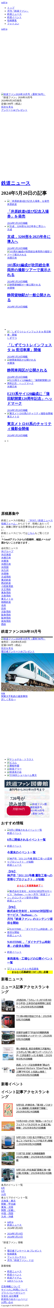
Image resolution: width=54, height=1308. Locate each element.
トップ (10, 7)
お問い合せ (7, 1302)
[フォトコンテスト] (27, 44)
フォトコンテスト (16, 1257)
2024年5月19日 (15, 1233)
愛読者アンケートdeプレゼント (18, 651)
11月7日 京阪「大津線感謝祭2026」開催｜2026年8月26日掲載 (33, 1156)
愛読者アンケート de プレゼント (24, 1250)
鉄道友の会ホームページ (14, 1299)
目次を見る (7, 648)
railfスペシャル (15, 1281)
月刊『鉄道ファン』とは (20, 1260)
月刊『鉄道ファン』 (18, 11)
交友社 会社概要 (10, 1296)
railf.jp (4, 2)
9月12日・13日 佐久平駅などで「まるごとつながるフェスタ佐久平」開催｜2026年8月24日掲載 (34, 1140)
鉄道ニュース (14, 14)
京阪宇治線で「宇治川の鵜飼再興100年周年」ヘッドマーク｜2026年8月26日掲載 (34, 1035)
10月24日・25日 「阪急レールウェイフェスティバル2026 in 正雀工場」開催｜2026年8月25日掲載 (34, 1124)
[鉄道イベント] (27, 38)
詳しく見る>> (8, 699)
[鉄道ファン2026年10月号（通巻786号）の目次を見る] (23, 94)
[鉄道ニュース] (27, 35)
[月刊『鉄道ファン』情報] (27, 32)
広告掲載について (10, 1286)
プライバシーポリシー (13, 1293)
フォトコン (13, 23)
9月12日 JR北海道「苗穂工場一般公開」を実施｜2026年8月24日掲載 (34, 1173)
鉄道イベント (14, 17)
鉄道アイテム (14, 1277)
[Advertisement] (30, 319)
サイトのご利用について (14, 1289)
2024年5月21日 (15, 1237)
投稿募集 (12, 20)
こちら (31, 533)
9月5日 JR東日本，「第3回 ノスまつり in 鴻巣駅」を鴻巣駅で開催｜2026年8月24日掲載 (34, 1108)
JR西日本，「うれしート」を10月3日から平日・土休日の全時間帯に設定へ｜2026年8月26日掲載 (33, 1003)
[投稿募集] (27, 41)
